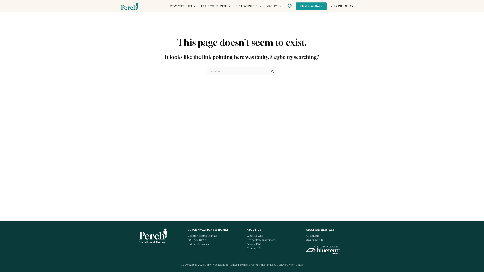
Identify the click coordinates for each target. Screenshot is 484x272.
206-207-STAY (342, 6)
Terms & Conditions (252, 264)
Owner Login (294, 264)
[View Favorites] (289, 6)
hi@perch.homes (198, 244)
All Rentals (312, 235)
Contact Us (254, 248)
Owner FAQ (254, 244)
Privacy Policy (275, 264)
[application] (193, 6)
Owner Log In (314, 240)
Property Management (261, 240)
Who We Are (255, 235)
